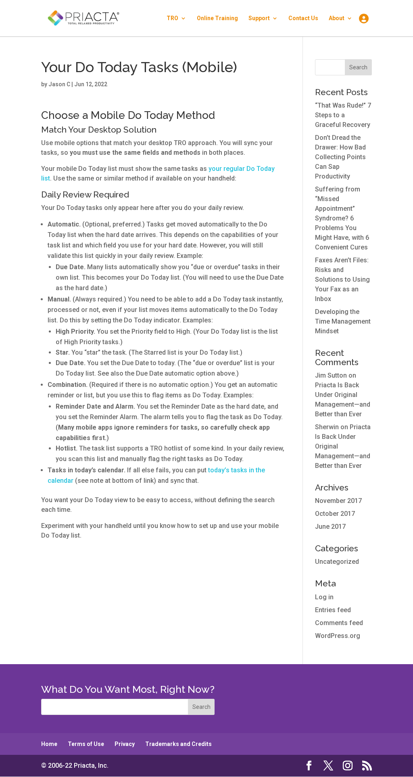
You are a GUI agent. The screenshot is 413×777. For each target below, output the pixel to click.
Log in (324, 597)
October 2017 (335, 513)
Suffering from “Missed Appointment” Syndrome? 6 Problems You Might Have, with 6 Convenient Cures (342, 218)
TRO (172, 18)
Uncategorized (337, 561)
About (336, 18)
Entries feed (333, 610)
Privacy (125, 744)
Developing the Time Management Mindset (343, 321)
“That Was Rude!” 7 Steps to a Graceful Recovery (343, 115)
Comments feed (339, 623)
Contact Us (303, 18)
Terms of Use (86, 744)
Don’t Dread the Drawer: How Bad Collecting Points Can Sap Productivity (340, 157)
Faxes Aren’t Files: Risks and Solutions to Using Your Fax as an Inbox (342, 279)
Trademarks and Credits (178, 744)
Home (49, 744)
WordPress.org (337, 636)
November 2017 (338, 501)
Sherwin (327, 427)
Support (259, 18)
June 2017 (330, 526)
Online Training (217, 18)
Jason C (59, 84)
